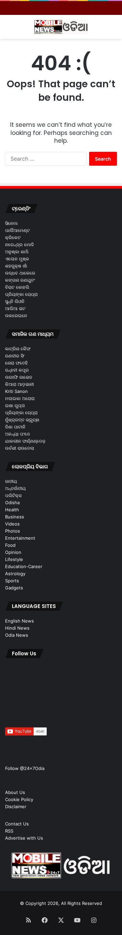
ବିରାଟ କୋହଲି (17, 287)
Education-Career (23, 566)
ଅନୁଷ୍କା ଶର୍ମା (16, 251)
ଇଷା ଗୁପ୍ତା (15, 405)
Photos (12, 531)
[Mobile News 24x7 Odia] (61, 27)
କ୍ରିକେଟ (13, 237)
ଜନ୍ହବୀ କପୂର (17, 370)
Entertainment (20, 538)
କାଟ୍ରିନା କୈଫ (17, 348)
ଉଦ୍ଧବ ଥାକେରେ (20, 273)
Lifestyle (14, 559)
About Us (15, 792)
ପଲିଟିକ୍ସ (13, 495)
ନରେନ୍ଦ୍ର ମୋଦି (19, 244)
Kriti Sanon (16, 391)
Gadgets (14, 587)
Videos (12, 524)
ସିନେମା (11, 223)
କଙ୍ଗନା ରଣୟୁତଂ (20, 280)
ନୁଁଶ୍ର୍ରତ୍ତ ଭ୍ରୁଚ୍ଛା (22, 419)
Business (14, 516)
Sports (12, 580)
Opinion (13, 552)
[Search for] (113, 29)
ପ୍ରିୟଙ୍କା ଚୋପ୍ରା (21, 294)
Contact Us (17, 823)
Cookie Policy (19, 799)
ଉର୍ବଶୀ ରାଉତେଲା (19, 448)
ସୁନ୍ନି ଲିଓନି (14, 301)
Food (10, 545)
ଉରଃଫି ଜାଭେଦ (18, 377)
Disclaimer (15, 806)
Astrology (15, 573)
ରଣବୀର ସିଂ (14, 355)
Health (12, 509)
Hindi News (17, 628)
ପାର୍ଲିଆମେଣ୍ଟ (17, 230)
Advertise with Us (24, 838)
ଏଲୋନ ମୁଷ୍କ (17, 258)
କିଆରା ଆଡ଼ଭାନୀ (19, 384)
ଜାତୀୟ (11, 481)
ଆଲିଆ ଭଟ (15, 308)
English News (19, 621)
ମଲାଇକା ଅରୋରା (20, 398)
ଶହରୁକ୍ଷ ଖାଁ (16, 265)
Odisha (12, 502)
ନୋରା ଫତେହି (16, 363)
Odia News (16, 635)
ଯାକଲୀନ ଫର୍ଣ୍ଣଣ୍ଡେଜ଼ (25, 441)
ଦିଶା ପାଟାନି (15, 426)
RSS (9, 831)
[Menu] (8, 29)
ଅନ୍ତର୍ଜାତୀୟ (15, 488)
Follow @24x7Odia (24, 768)
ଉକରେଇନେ (16, 315)
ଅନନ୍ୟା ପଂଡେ (17, 434)
